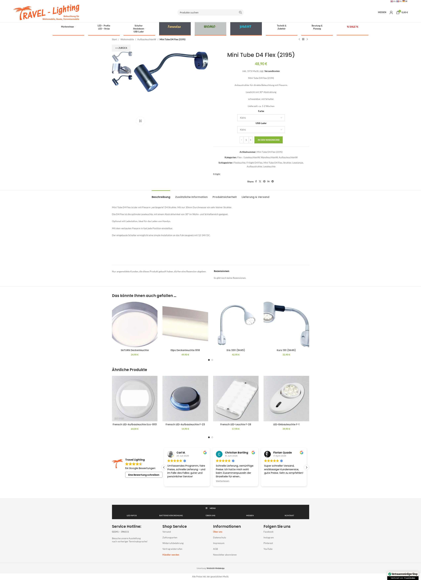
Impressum (218, 543)
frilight (216, 174)
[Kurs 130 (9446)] (286, 324)
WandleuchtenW (269, 157)
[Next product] (307, 39)
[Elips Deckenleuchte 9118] (185, 324)
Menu (213, 508)
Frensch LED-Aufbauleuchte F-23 (185, 424)
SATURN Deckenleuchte (135, 350)
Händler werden (170, 554)
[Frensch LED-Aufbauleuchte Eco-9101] (135, 398)
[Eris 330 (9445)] (236, 324)
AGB (215, 548)
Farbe (261, 111)
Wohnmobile (127, 39)
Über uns (217, 531)
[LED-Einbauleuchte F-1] (286, 398)
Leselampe (297, 162)
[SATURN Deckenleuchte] (135, 324)
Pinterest (268, 543)
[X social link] (260, 181)
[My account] (391, 12)
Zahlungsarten (169, 537)
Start (114, 39)
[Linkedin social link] (268, 181)
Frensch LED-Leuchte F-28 (235, 424)
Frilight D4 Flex (254, 162)
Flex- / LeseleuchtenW (248, 157)
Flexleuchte (239, 162)
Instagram (269, 537)
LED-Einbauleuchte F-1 (286, 424)
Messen (382, 12)
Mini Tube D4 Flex (273, 162)
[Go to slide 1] (209, 360)
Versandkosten (272, 71)
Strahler (287, 162)
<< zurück (121, 48)
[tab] (161, 195)
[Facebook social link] (256, 181)
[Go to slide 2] (212, 360)
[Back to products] (303, 39)
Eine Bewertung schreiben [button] (143, 474)
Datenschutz (219, 537)
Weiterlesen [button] (222, 481)
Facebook (268, 531)
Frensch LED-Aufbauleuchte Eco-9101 (135, 424)
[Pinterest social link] (264, 181)
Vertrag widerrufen (172, 548)
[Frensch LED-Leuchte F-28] (236, 398)
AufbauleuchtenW (146, 39)
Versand (166, 531)
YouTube (268, 548)
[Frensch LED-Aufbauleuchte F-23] (185, 398)
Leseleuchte (269, 166)
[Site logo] (46, 12)
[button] (306, 467)
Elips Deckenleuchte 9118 (185, 350)
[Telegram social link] (272, 181)
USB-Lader (261, 123)
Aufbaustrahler (254, 166)
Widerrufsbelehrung (172, 543)
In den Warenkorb (268, 140)
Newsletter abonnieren (225, 554)
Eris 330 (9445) (236, 350)
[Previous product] (299, 39)
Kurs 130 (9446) (286, 350)
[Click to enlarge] (140, 121)
